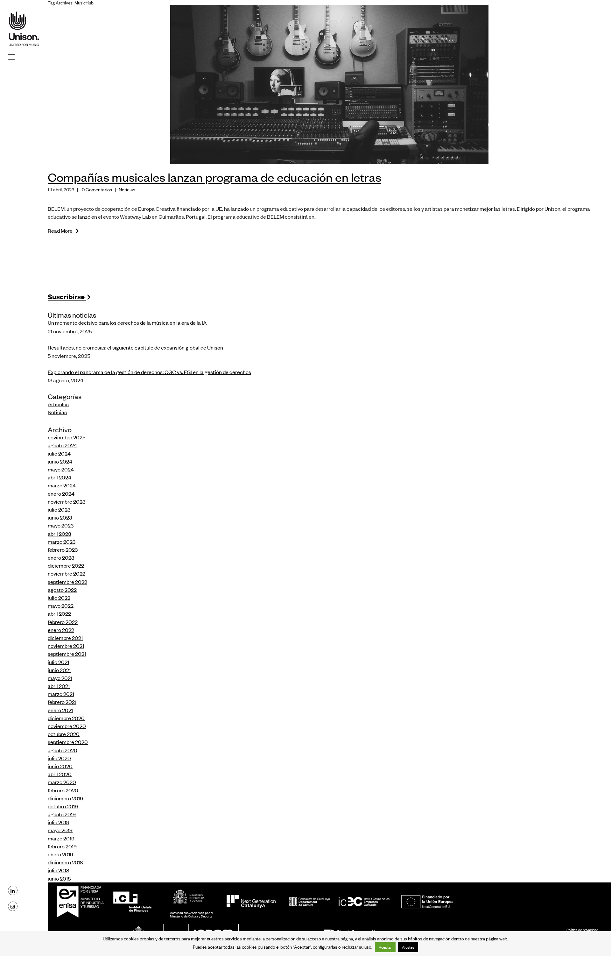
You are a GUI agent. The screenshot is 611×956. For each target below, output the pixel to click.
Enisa (82, 901)
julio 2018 (58, 870)
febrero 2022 (63, 621)
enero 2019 (60, 854)
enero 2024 (61, 493)
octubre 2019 (63, 806)
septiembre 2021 (67, 653)
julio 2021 (58, 661)
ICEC (339, 901)
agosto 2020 (62, 750)
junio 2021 (59, 669)
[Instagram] (13, 906)
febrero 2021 (62, 701)
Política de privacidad (582, 929)
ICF (132, 901)
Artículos (58, 403)
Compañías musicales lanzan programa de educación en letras (214, 176)
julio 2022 (59, 597)
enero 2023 (61, 557)
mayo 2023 (61, 525)
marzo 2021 (61, 693)
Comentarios (99, 189)
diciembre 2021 (65, 637)
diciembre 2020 (66, 717)
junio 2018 (59, 878)
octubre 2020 (64, 733)
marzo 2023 (61, 541)
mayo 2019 (60, 829)
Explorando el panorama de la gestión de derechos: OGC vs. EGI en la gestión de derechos (149, 371)
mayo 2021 (60, 677)
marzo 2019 (61, 838)
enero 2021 (60, 709)
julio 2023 (59, 509)
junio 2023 (60, 517)
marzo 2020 (62, 781)
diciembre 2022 (66, 565)
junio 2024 (60, 461)
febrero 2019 (62, 846)
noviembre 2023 (66, 501)
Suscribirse (69, 296)
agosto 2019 (62, 814)
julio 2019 (58, 821)
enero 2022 (61, 629)
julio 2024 (59, 453)
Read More (63, 230)
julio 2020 (59, 757)
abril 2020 (60, 773)
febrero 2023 (63, 549)
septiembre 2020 (68, 741)
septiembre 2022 (67, 581)
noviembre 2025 (66, 437)
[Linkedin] (13, 890)
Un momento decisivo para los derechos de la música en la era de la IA (127, 322)
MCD (189, 897)
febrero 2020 (63, 790)
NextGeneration (251, 901)
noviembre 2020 (67, 725)
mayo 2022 (61, 605)
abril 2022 (59, 613)
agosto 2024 (62, 445)
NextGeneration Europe (428, 902)
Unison (24, 29)
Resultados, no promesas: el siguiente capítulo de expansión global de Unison (135, 347)
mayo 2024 (61, 469)
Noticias (127, 189)
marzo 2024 (62, 485)
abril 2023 (59, 533)
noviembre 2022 (66, 573)
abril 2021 (59, 685)
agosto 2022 (62, 589)
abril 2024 (59, 477)
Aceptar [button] (385, 947)
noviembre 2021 (66, 645)
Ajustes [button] (408, 947)
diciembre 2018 (65, 862)
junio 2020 (60, 765)
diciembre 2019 (65, 798)
